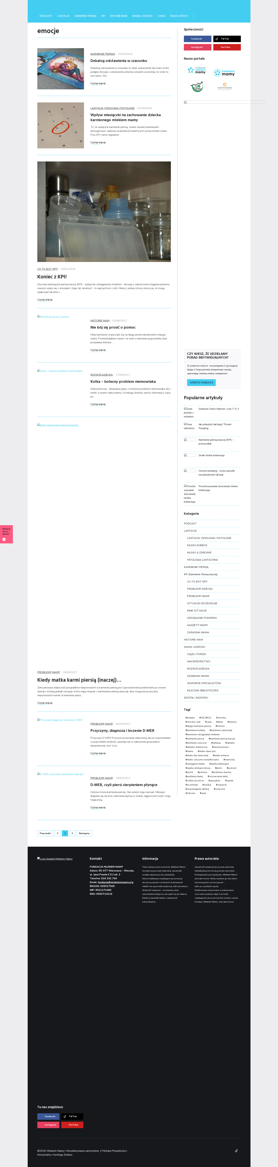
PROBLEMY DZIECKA (200, 589)
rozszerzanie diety (218, 776)
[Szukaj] (200, 16)
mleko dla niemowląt (197, 755)
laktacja (217, 742)
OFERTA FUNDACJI (201, 382)
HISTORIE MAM (99, 320)
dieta (220, 721)
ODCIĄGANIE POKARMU (202, 618)
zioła (203, 793)
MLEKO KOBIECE (197, 545)
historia (221, 726)
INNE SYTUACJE (197, 610)
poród (190, 772)
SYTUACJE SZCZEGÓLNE (202, 603)
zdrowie (191, 793)
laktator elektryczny (197, 747)
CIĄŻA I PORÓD (196, 654)
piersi (219, 768)
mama (190, 751)
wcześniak (192, 784)
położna (203, 772)
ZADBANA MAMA (198, 676)
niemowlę (230, 759)
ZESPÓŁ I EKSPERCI (196, 698)
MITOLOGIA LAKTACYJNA (202, 560)
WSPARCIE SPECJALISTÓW (204, 683)
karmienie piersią (195, 738)
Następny (84, 833)
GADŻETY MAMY (197, 625)
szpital (230, 780)
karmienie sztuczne (197, 742)
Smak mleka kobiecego (212, 455)
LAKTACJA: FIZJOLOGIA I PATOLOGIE (112, 108)
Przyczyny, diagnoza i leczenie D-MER (122, 731)
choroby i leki (193, 721)
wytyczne (220, 789)
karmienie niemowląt (221, 730)
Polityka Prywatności (114, 1151)
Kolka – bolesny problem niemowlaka (123, 382)
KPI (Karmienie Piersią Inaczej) (201, 574)
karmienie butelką (196, 730)
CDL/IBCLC (206, 717)
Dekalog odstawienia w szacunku (118, 61)
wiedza (207, 784)
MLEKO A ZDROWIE (199, 552)
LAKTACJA (190, 531)
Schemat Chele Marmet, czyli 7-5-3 (219, 409)
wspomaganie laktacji (198, 789)
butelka (191, 717)
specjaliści (215, 780)
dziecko (233, 721)
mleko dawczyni (207, 751)
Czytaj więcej (98, 83)
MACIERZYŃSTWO (198, 661)
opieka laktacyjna (220, 763)
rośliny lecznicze (195, 780)
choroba (222, 717)
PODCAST (190, 523)
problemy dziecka (222, 772)
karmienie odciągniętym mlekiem (203, 734)
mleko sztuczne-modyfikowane (203, 759)
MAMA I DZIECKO (194, 647)
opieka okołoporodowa (198, 768)
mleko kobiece (221, 755)
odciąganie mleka (196, 763)
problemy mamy (195, 776)
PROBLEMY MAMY (48, 672)
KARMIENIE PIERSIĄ (102, 54)
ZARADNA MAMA (198, 632)
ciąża (209, 721)
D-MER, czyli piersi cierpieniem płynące (123, 785)
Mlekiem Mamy (61, 5)
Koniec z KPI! (52, 277)
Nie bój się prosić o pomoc (113, 328)
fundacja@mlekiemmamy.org (115, 882)
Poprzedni (45, 833)
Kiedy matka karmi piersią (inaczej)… (79, 680)
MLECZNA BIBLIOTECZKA (202, 690)
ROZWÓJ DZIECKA (101, 375)
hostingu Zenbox (62, 1155)
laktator (231, 742)
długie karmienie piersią (199, 726)
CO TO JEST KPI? (47, 269)
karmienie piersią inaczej (222, 738)
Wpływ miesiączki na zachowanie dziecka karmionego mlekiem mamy (125, 117)
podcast (232, 768)
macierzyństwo (221, 747)
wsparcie (222, 784)
